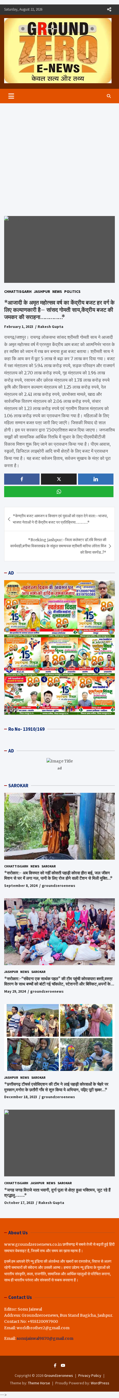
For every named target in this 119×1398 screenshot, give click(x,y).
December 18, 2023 (20, 1096)
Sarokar (49, 866)
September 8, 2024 (20, 885)
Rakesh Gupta (50, 326)
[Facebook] (55, 1365)
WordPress (100, 1382)
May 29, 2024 (15, 991)
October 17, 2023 (19, 1202)
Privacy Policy (89, 1375)
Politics (72, 291)
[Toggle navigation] (11, 96)
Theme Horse (39, 1382)
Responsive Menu (109, 9)
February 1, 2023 (18, 326)
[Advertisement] (59, 155)
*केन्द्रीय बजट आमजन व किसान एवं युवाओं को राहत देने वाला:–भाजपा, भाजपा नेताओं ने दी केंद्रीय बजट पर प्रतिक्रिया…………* (60, 518)
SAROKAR (18, 786)
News (57, 291)
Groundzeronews (58, 1375)
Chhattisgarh (18, 291)
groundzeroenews (58, 885)
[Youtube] (63, 1365)
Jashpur (42, 291)
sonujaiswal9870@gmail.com (45, 1338)
